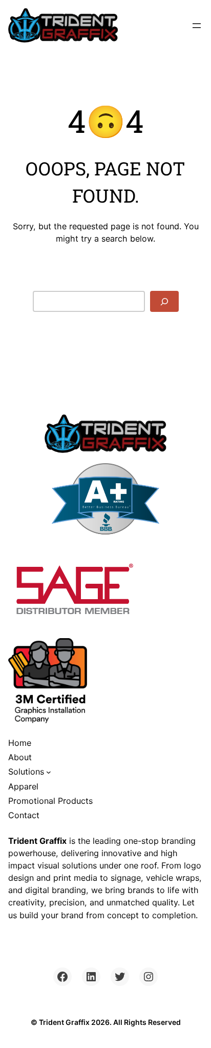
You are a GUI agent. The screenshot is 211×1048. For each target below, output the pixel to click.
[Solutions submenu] (48, 772)
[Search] (164, 301)
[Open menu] (197, 25)
